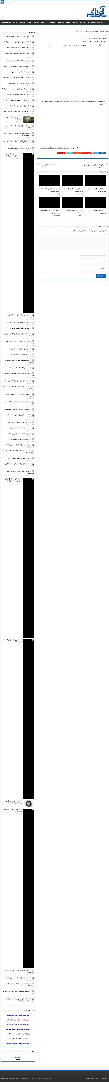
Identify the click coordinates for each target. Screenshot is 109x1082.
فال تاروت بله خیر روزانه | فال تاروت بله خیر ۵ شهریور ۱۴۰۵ (20, 985)
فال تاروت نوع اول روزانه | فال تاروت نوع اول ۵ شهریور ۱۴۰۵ (19, 971)
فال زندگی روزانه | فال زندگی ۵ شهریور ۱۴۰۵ (19, 61)
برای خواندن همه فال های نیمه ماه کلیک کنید (18, 1034)
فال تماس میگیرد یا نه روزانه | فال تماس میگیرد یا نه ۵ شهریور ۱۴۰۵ (18, 452)
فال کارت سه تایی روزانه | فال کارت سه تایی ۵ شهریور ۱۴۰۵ (20, 416)
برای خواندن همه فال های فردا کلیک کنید (18, 1025)
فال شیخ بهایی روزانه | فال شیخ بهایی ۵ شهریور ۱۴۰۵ (19, 342)
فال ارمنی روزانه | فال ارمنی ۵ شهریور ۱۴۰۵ (19, 36)
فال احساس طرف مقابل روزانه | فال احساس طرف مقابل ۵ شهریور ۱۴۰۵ (19, 134)
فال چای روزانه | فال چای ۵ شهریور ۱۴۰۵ (20, 434)
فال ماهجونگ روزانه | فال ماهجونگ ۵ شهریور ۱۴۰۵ (16, 89)
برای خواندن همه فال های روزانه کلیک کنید (18, 1015)
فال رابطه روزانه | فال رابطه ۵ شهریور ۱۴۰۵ (19, 439)
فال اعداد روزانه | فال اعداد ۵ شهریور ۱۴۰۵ (19, 428)
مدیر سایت (102, 41)
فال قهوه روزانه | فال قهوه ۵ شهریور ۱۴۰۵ (20, 328)
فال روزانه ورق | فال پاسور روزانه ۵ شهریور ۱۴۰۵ (12, 810)
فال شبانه (75, 22)
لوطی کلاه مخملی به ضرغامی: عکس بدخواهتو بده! (94, 165)
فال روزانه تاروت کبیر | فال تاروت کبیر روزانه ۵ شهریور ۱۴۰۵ (20, 316)
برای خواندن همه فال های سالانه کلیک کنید (17, 1043)
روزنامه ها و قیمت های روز (94, 22)
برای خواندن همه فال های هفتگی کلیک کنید (17, 1029)
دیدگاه (104, 234)
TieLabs (26, 1078)
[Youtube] (39, 1078)
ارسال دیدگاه (86, 41)
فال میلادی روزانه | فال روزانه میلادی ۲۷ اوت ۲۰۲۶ (12, 641)
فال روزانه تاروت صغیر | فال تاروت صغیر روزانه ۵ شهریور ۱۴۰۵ (13, 480)
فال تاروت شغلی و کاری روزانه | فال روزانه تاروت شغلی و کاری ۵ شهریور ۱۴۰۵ (19, 1000)
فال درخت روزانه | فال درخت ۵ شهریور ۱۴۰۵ (18, 322)
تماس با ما (22, 22)
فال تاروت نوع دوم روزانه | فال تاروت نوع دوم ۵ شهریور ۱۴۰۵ (19, 395)
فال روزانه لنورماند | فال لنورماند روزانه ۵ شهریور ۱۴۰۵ (19, 403)
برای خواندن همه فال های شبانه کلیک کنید (18, 1020)
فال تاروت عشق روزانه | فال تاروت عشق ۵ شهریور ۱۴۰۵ (19, 465)
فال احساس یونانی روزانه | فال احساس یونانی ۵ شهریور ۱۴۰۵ (19, 127)
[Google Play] (32, 1078)
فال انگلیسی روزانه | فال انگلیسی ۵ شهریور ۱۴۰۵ (17, 42)
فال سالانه (36, 22)
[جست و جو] (2, 2)
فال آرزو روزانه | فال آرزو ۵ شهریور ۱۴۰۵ (20, 72)
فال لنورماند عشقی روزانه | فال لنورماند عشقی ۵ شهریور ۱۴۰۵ (19, 472)
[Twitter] (46, 1078)
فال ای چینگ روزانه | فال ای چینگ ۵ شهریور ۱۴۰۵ (17, 77)
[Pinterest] (43, 1078)
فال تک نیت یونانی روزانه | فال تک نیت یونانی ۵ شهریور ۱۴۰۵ (19, 335)
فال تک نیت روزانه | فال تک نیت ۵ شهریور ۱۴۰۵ (17, 409)
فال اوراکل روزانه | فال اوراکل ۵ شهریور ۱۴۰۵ (18, 445)
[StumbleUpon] (37, 1078)
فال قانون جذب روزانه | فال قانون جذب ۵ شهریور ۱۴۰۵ (19, 54)
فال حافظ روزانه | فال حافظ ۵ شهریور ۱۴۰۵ (17, 66)
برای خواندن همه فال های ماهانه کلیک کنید (17, 1039)
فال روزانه (82, 22)
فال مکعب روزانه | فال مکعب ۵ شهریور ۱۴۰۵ (18, 978)
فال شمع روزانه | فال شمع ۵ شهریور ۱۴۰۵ (19, 106)
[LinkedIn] (41, 1078)
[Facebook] (47, 1078)
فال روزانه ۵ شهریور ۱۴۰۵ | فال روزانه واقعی (19, 422)
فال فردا (68, 22)
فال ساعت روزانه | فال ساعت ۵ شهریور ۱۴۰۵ (19, 94)
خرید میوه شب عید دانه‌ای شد (97, 210)
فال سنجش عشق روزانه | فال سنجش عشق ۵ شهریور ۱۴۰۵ (14, 155)
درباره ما (15, 22)
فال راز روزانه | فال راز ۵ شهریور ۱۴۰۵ (21, 354)
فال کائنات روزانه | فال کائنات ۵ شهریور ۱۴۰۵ (19, 47)
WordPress (12, 1078)
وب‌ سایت (103, 268)
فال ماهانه (44, 22)
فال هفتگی (61, 22)
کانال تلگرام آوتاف (6, 22)
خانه (107, 32)
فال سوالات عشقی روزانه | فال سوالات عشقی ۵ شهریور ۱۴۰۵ (19, 361)
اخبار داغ (102, 32)
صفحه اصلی (105, 22)
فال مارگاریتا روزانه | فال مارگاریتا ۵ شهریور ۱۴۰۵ (18, 148)
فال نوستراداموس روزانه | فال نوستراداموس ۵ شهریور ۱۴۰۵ (14, 802)
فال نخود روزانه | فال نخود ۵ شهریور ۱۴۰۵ (19, 349)
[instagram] (34, 1078)
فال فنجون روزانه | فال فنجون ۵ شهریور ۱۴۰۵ (13, 118)
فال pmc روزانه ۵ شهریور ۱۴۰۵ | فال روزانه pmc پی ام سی (18, 374)
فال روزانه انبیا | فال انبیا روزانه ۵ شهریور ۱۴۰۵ (18, 100)
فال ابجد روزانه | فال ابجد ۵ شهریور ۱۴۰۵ (20, 368)
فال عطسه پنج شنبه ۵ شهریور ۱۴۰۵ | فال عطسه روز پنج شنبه (18, 387)
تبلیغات (29, 22)
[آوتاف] (97, 12)
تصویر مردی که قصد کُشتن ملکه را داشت (50, 165)
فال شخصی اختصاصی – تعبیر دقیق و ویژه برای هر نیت (18, 992)
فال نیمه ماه (52, 22)
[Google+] (50, 1078)
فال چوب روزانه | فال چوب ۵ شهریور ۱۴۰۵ (19, 458)
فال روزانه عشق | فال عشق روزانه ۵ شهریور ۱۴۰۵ (18, 381)
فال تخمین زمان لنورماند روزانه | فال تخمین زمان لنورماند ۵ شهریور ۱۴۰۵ (19, 142)
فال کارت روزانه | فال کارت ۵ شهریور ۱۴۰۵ (19, 83)
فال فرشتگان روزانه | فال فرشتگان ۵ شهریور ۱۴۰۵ (17, 111)
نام (105, 254)
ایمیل (104, 261)
